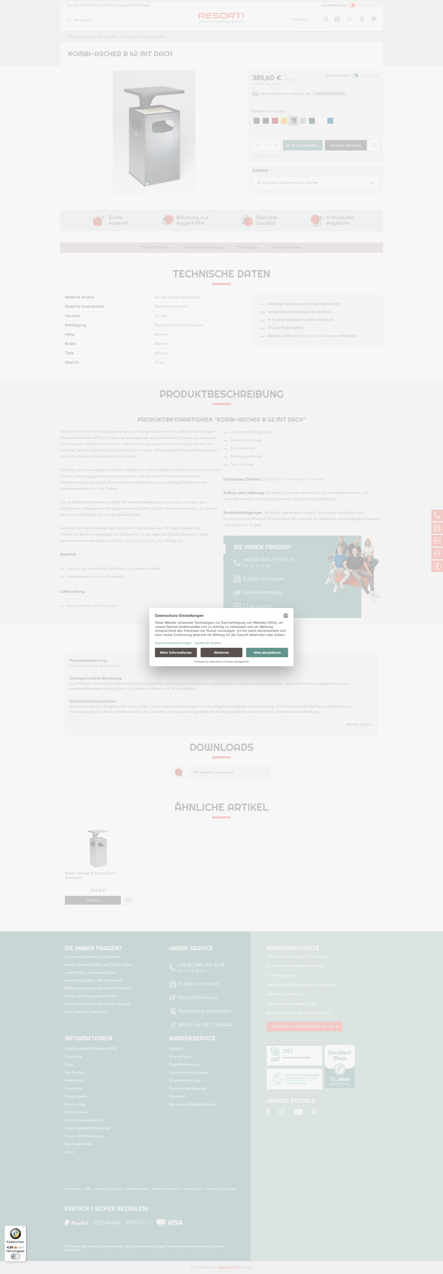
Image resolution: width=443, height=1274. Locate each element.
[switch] (15, 1256)
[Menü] (23, 1228)
